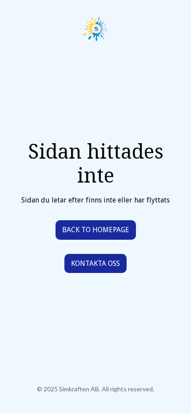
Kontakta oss (95, 263)
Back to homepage (95, 230)
